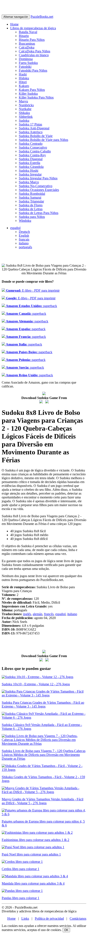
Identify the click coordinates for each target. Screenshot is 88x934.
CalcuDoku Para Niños (34, 51)
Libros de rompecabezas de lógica (33, 28)
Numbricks (26, 105)
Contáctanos (78, 918)
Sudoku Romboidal (32, 193)
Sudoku (24, 120)
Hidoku (24, 78)
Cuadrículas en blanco (34, 55)
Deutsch (24, 232)
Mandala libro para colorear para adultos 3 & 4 (33, 883)
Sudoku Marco (29, 182)
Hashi (23, 74)
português (25, 247)
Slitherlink (26, 116)
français (24, 239)
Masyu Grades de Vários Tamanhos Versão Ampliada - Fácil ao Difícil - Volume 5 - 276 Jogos (42, 801)
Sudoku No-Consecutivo (35, 186)
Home (14, 24)
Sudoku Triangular (31, 201)
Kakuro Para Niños (32, 90)
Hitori (23, 82)
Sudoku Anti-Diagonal (34, 128)
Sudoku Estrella (29, 163)
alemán (37, 614)
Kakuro (24, 86)
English (24, 235)
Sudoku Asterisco (31, 132)
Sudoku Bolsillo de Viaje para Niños (43, 140)
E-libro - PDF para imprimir (32, 290)
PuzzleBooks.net (42, 16)
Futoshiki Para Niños (33, 70)
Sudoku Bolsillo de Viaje (36, 136)
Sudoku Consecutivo (33, 147)
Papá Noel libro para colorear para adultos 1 (31, 854)
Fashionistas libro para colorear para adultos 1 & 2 (35, 840)
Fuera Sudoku (28, 63)
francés (49, 614)
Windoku (25, 220)
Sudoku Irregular (30, 174)
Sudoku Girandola (31, 166)
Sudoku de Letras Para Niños (38, 213)
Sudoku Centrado (31, 143)
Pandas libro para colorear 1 (20, 898)
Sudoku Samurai (30, 197)
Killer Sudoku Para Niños (36, 97)
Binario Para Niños (32, 39)
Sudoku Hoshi (28, 170)
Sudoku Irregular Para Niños (38, 178)
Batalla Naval (28, 32)
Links (25, 918)
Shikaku (24, 113)
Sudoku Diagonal (31, 159)
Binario (24, 36)
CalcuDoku (26, 47)
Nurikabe (25, 109)
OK (66, 930)
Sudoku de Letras (31, 209)
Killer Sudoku (28, 93)
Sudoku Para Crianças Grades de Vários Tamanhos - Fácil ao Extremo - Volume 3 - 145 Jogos (43, 704)
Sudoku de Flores (31, 205)
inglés (27, 614)
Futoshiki (25, 66)
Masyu (23, 101)
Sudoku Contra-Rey (32, 155)
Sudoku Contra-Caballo (35, 151)
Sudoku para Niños (32, 217)
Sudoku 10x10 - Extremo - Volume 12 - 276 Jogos (36, 684)
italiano (24, 243)
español (15, 228)
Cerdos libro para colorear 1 (20, 869)
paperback (31, 306)
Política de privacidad (49, 918)
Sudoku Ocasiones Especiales (39, 190)
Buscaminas (27, 43)
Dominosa (26, 59)
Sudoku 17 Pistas (30, 124)
